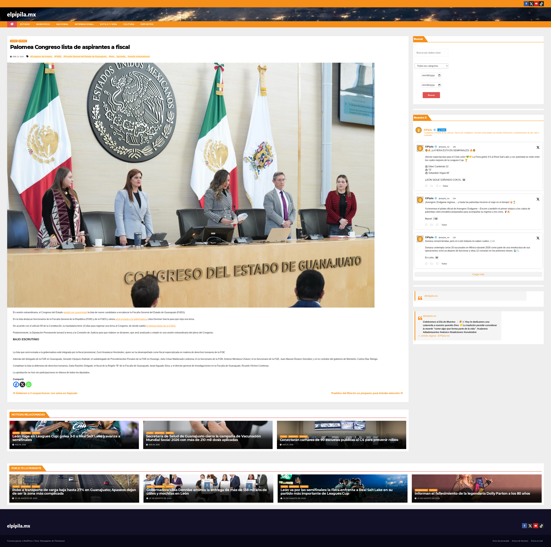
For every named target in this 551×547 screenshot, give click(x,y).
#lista (111, 56)
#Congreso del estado (41, 56)
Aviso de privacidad (501, 541)
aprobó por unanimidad (75, 312)
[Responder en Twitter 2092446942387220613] (427, 225)
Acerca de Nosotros (520, 541)
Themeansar (59, 541)
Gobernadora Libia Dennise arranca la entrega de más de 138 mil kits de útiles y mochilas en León (206, 491)
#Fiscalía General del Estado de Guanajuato (85, 56)
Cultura (128, 24)
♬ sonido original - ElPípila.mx (434, 336)
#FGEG (57, 56)
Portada (22, 41)
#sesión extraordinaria (139, 56)
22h (454, 238)
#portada (121, 56)
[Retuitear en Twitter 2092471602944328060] (432, 186)
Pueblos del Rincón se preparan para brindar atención (365, 393)
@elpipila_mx (444, 147)
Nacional (62, 24)
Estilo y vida (108, 24)
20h (454, 199)
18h (454, 147)
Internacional (84, 24)
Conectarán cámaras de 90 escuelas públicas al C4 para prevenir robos (339, 440)
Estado (25, 24)
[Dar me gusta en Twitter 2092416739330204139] (438, 264)
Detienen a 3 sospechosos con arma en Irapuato (46, 393)
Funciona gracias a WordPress (20, 541)
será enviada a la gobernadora (131, 319)
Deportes (147, 24)
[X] (22, 384)
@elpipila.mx (431, 296)
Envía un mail (537, 541)
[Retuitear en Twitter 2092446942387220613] (432, 225)
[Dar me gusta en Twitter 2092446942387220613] (438, 225)
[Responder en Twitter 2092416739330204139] (427, 264)
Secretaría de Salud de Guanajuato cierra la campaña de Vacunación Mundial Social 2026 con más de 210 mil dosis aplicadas (203, 438)
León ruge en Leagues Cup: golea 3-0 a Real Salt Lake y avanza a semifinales (66, 438)
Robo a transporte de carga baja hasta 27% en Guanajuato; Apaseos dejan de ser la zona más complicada (74, 491)
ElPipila (429, 146)
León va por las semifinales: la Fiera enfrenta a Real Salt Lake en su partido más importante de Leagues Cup (336, 491)
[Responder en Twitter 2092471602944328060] (427, 186)
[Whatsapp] (29, 384)
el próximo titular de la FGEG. (161, 326)
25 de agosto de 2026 (26, 498)
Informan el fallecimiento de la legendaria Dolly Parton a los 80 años (472, 493)
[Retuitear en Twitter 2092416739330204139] (432, 264)
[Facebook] (16, 384)
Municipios (43, 24)
